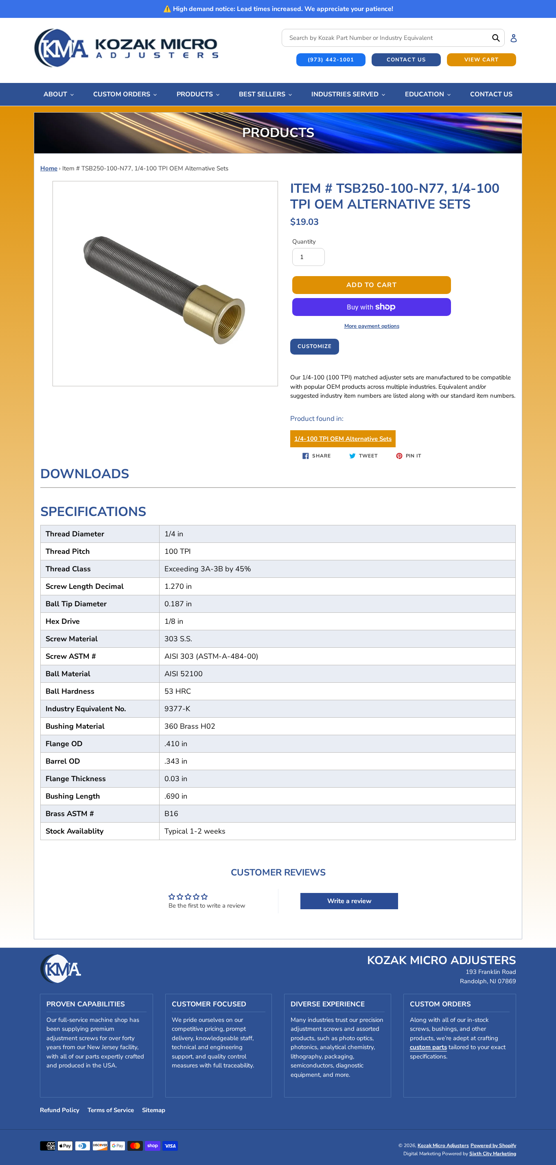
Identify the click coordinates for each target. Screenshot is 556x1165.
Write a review (349, 901)
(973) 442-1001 (331, 59)
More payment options (371, 326)
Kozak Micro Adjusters (443, 1145)
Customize (315, 346)
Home (48, 168)
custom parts (428, 1047)
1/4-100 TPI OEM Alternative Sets (343, 439)
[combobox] (393, 38)
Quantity (304, 241)
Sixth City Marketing (492, 1153)
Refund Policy (59, 1110)
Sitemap (153, 1110)
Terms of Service (111, 1110)
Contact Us (406, 59)
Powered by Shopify (493, 1145)
